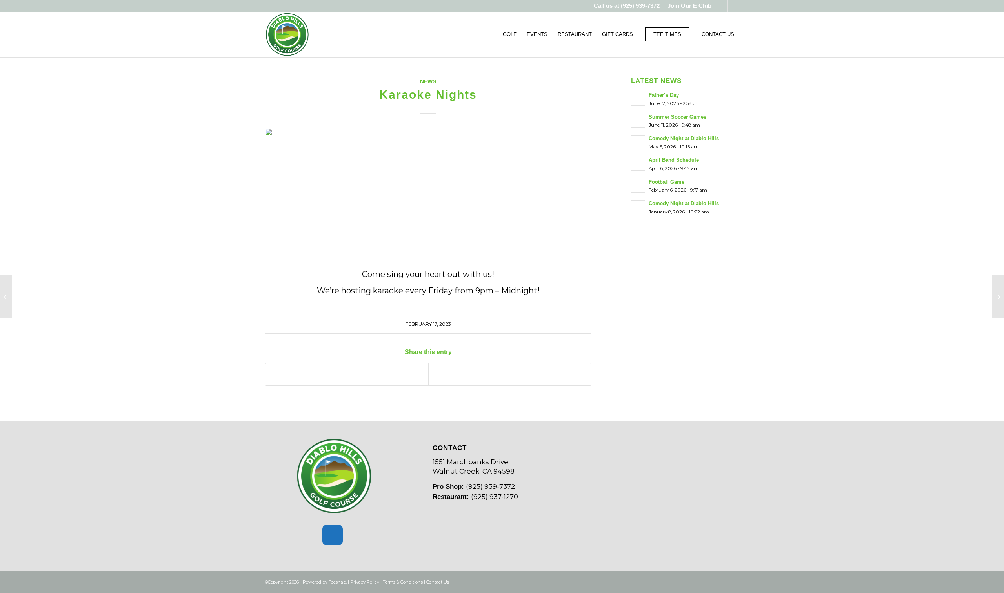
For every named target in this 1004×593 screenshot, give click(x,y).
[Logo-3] (287, 34)
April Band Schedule (674, 160)
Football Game (666, 182)
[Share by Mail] (510, 374)
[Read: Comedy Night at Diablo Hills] (638, 142)
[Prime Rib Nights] (6, 296)
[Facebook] (332, 535)
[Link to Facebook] (721, 6)
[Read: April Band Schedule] (638, 164)
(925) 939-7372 (640, 5)
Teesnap (337, 582)
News (428, 82)
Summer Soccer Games (677, 117)
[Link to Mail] (733, 6)
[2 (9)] (428, 190)
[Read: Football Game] (638, 186)
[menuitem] (687, 6)
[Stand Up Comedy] (998, 296)
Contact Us (437, 582)
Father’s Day (664, 95)
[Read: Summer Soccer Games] (638, 121)
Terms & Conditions (403, 582)
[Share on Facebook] (346, 374)
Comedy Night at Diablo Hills (684, 138)
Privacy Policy (364, 582)
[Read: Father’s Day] (638, 99)
